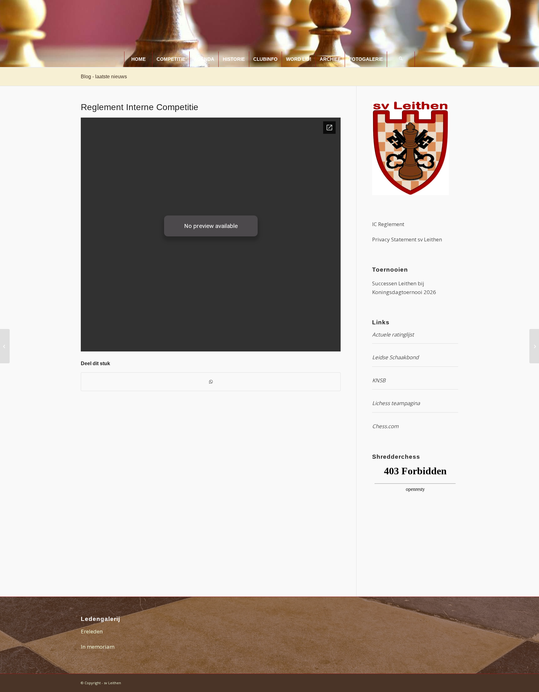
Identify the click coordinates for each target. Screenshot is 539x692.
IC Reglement (388, 224)
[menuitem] (138, 59)
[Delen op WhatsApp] (210, 382)
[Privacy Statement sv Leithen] (5, 346)
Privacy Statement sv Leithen (407, 239)
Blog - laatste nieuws (104, 76)
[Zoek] (401, 59)
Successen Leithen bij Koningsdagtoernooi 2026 (404, 288)
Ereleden (92, 631)
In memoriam (97, 646)
